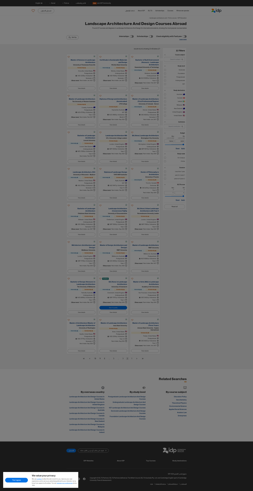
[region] (40, 480)
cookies (39, 479)
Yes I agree (16, 480)
